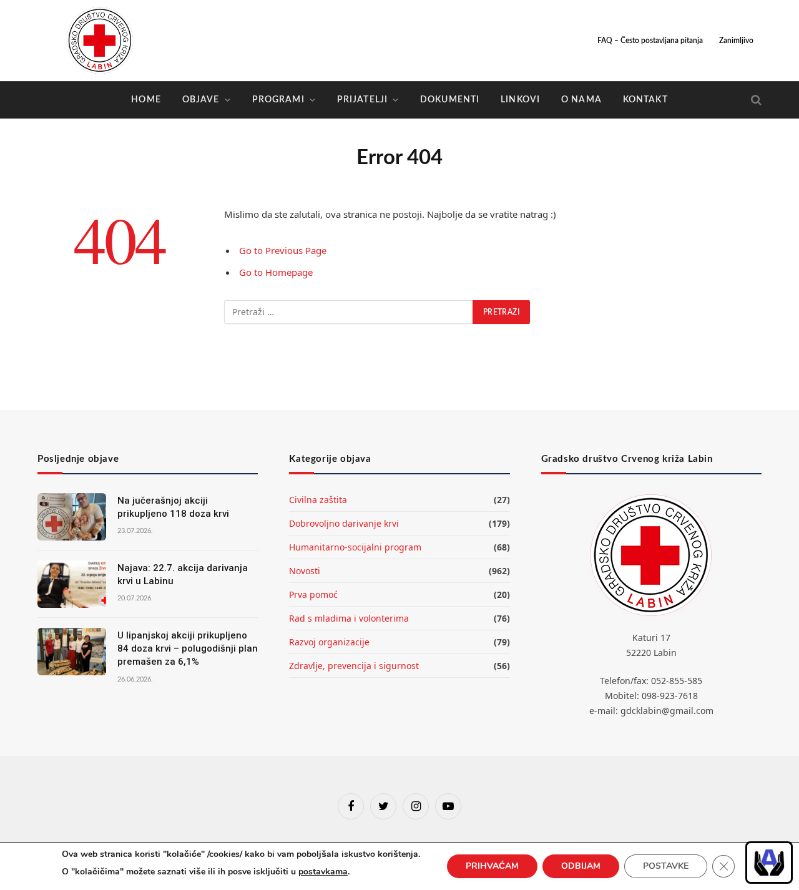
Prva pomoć (313, 594)
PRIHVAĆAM (492, 866)
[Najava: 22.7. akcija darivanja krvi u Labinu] (71, 584)
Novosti (304, 571)
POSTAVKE (666, 866)
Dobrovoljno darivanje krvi (344, 523)
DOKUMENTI (449, 99)
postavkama (323, 872)
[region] (769, 862)
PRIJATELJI (362, 99)
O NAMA (581, 99)
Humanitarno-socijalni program (355, 547)
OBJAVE (201, 99)
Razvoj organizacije (329, 642)
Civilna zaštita (318, 500)
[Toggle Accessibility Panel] (769, 862)
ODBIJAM (580, 866)
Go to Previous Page (282, 250)
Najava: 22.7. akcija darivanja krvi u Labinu (182, 574)
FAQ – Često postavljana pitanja (650, 40)
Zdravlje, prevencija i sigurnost (354, 666)
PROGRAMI (278, 99)
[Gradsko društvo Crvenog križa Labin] (99, 40)
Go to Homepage (276, 272)
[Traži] (755, 100)
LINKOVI (520, 99)
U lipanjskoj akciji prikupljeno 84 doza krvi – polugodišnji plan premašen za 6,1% (187, 649)
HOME (145, 99)
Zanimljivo (736, 40)
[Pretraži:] (349, 312)
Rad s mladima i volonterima (349, 618)
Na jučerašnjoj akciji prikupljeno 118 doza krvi (173, 507)
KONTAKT (645, 99)
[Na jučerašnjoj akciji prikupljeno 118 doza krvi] (71, 516)
